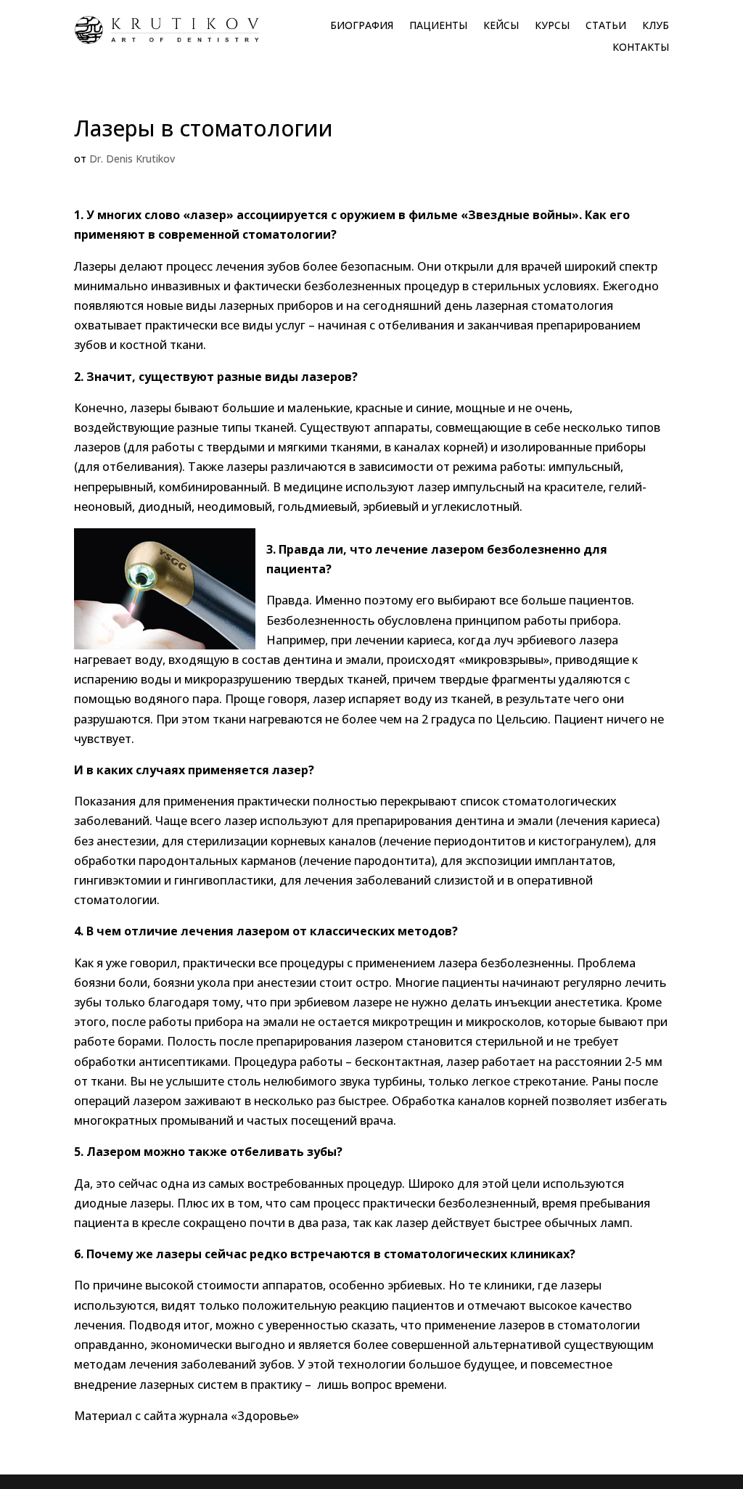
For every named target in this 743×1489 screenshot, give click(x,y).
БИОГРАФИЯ (361, 26)
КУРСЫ (552, 26)
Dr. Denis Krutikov (132, 158)
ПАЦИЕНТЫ (438, 26)
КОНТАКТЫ (640, 48)
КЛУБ (655, 26)
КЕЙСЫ (501, 26)
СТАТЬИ (606, 26)
